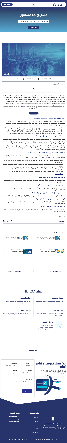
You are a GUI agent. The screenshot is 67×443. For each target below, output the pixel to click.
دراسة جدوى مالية (51, 141)
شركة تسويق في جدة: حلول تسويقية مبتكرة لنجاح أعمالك (14, 237)
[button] (33, 4)
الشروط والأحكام (11, 439)
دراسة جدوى (23, 106)
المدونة (36, 429)
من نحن (36, 421)
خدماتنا (36, 425)
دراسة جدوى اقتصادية (24, 156)
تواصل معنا (35, 432)
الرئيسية (36, 417)
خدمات (57, 426)
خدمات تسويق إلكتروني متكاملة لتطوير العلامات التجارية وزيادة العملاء (45, 237)
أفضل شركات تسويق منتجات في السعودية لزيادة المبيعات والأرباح (47, 250)
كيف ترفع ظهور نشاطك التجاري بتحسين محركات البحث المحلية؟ (13, 250)
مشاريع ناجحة (59, 216)
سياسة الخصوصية (22, 439)
